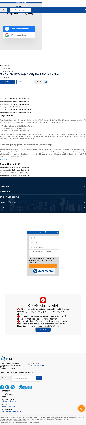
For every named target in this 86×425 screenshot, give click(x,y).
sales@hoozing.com (9, 401)
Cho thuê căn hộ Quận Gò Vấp (19, 167)
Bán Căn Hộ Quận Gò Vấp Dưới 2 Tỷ (20, 99)
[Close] (39, 3)
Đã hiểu (43, 330)
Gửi (39, 378)
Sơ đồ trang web (34, 422)
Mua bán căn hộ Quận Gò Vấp (18, 173)
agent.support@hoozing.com (12, 411)
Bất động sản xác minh (25, 82)
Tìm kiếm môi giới (7, 394)
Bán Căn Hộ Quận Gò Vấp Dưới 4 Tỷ (20, 104)
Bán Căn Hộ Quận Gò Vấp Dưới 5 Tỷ (20, 107)
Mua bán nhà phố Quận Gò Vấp (19, 175)
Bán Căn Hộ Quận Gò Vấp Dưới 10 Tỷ (21, 109)
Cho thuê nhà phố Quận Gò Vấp (19, 170)
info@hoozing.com (8, 406)
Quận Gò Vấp (6, 68)
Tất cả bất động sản (7, 82)
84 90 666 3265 (37, 365)
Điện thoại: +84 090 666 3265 (10, 369)
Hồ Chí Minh (5, 65)
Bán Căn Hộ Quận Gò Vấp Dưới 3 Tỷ (20, 101)
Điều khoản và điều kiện (7, 422)
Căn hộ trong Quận (8, 71)
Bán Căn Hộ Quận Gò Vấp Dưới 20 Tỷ (21, 112)
